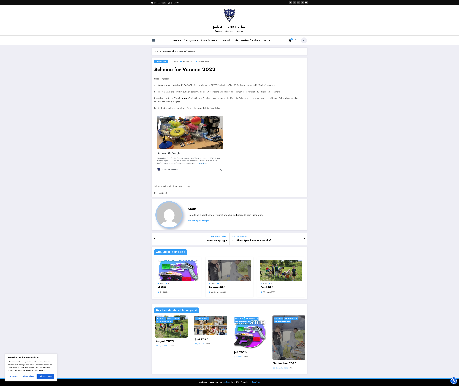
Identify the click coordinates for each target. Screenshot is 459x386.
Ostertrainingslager (216, 240)
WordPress (226, 382)
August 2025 (267, 287)
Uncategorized (161, 61)
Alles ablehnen (28, 376)
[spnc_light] (304, 40)
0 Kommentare (204, 61)
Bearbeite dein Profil (246, 215)
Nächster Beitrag (239, 236)
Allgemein (160, 318)
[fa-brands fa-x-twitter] (294, 2)
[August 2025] (281, 270)
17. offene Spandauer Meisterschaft (251, 240)
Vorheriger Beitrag (219, 236)
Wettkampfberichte (249, 40)
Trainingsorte (190, 40)
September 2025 (217, 287)
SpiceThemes (256, 382)
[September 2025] (229, 270)
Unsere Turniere (208, 40)
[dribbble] (298, 2)
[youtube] (306, 2)
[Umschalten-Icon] (153, 40)
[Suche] (296, 40)
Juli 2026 (162, 287)
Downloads (225, 40)
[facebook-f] (290, 2)
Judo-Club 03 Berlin (229, 27)
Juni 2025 (201, 339)
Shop (265, 40)
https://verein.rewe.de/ (179, 98)
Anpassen (14, 376)
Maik (176, 61)
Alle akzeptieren (46, 376)
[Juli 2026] (178, 270)
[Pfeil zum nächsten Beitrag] (304, 239)
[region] (31, 367)
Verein (176, 40)
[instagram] (302, 2)
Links (236, 40)
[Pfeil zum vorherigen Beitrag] (155, 239)
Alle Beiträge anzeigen (198, 221)
